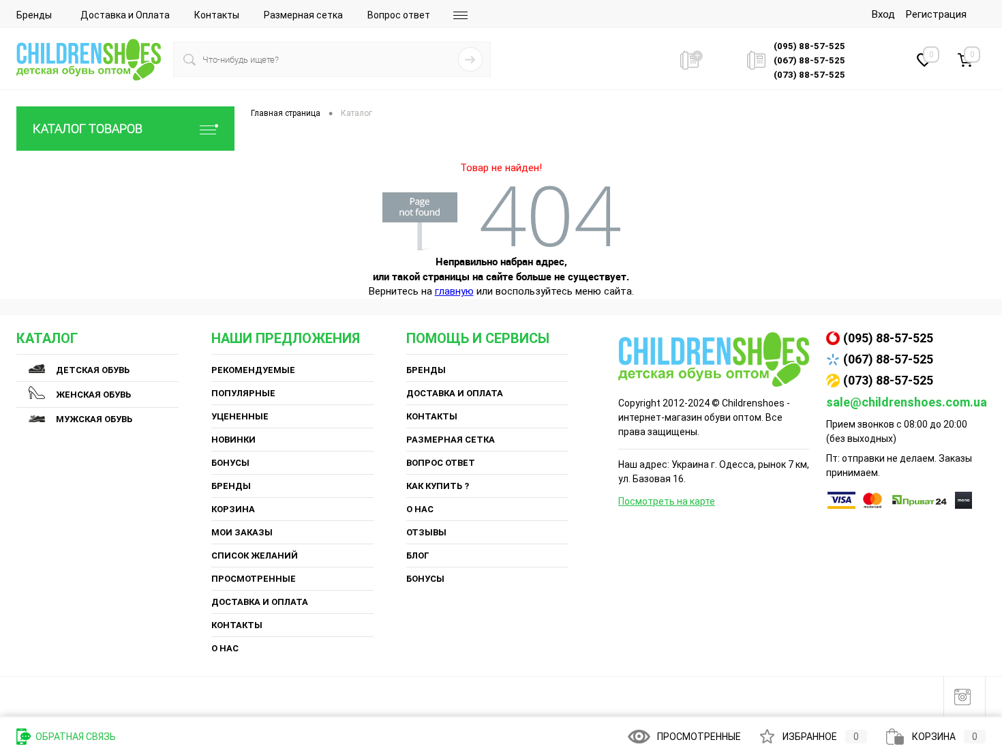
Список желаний (254, 555)
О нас (225, 648)
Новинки (233, 439)
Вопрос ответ (398, 15)
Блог (417, 555)
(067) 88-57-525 (888, 359)
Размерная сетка (303, 15)
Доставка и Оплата (125, 15)
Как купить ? (437, 486)
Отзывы (426, 532)
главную (454, 291)
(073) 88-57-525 (888, 380)
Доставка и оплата (259, 602)
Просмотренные (253, 579)
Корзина (233, 509)
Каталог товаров (87, 128)
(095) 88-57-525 (888, 338)
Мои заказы (242, 532)
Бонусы (230, 463)
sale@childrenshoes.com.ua (906, 402)
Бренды (34, 15)
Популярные (243, 393)
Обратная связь (74, 736)
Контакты (216, 15)
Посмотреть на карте (666, 501)
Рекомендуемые (253, 370)
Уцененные (240, 416)
